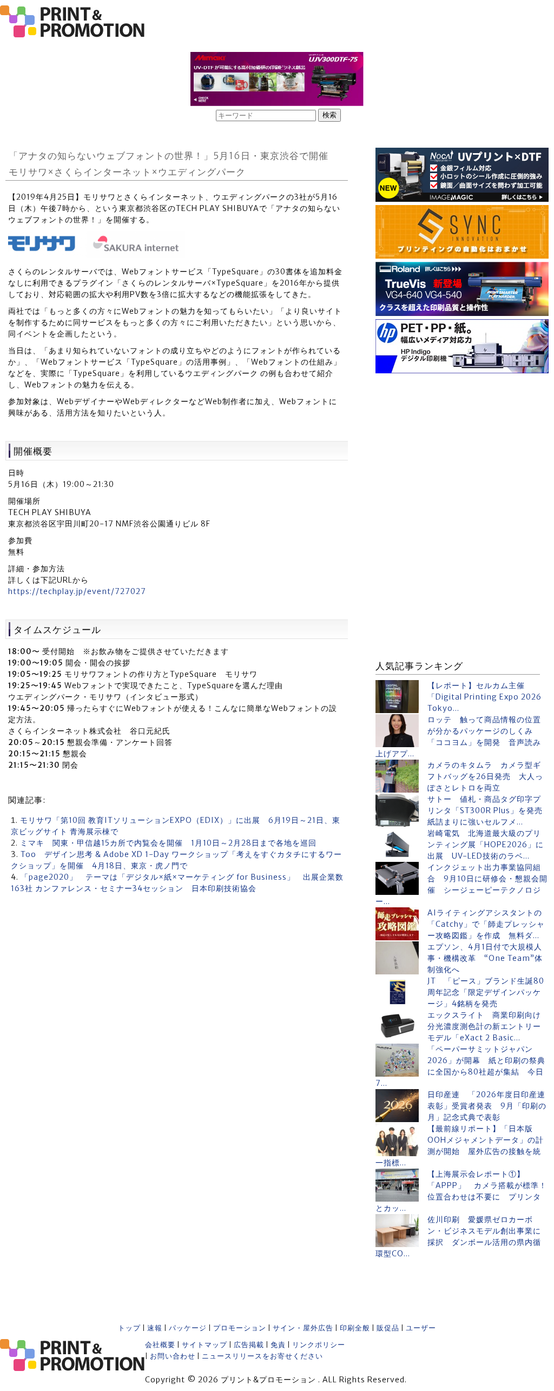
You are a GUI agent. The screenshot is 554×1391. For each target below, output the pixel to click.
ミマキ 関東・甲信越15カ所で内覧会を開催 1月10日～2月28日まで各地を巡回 (168, 843)
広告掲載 (249, 1345)
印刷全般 (355, 1328)
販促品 (388, 1328)
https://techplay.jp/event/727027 (77, 591)
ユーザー (421, 1328)
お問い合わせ (172, 1356)
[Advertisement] (462, 444)
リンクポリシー (318, 1345)
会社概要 (160, 1345)
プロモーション (239, 1328)
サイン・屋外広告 (303, 1328)
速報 (154, 1328)
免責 (278, 1345)
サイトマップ (204, 1345)
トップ (129, 1328)
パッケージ (188, 1328)
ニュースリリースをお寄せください (262, 1356)
